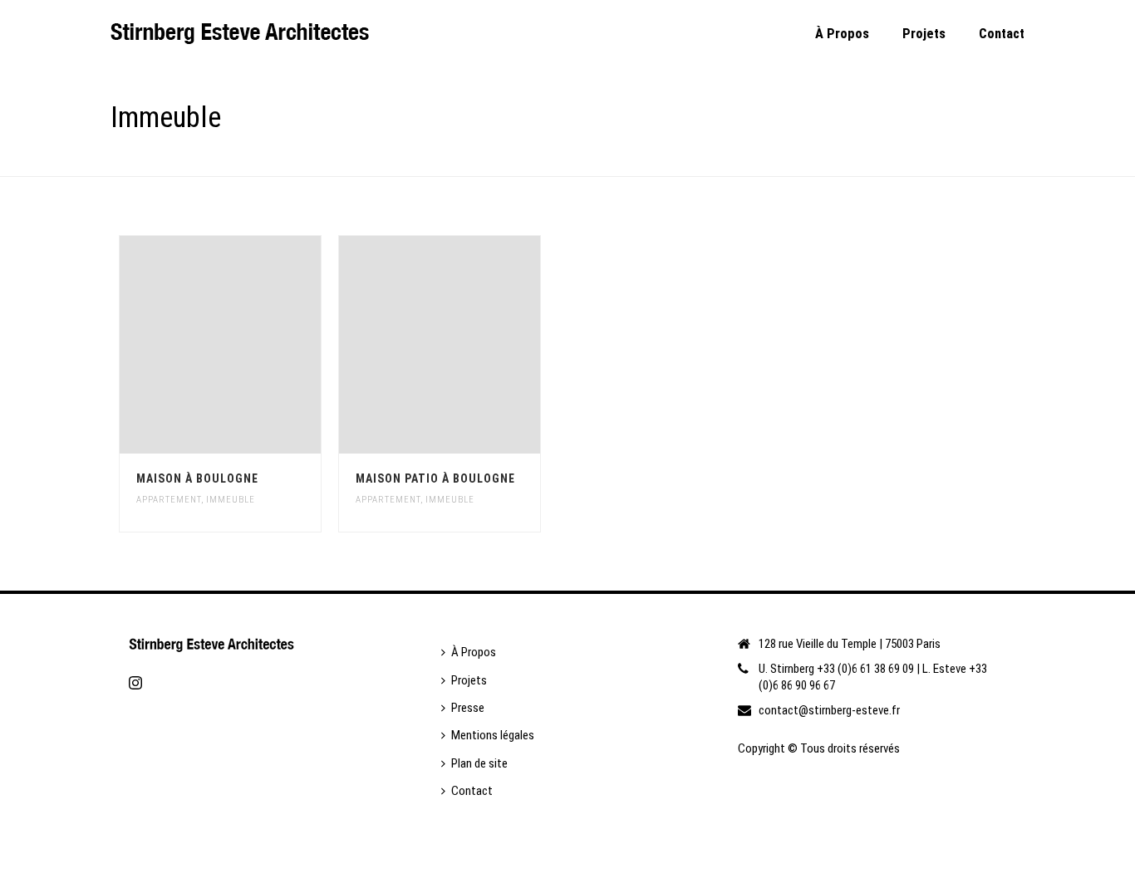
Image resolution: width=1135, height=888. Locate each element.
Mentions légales (492, 735)
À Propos (842, 34)
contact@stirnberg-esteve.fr (829, 710)
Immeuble (230, 499)
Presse (467, 707)
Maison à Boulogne (197, 478)
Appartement (168, 499)
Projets (924, 34)
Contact (1001, 34)
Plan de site (479, 763)
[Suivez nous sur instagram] (135, 684)
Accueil (940, 160)
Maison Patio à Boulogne (435, 478)
